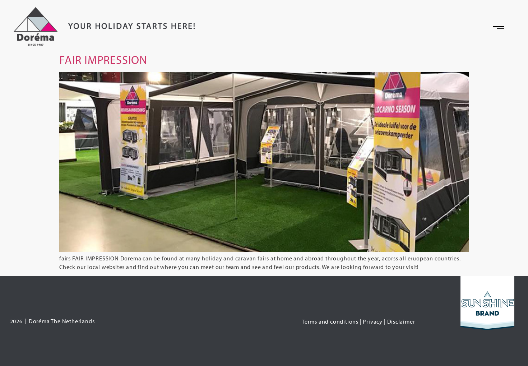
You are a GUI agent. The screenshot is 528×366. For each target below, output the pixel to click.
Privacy (373, 321)
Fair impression (103, 59)
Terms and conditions (330, 321)
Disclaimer (401, 321)
